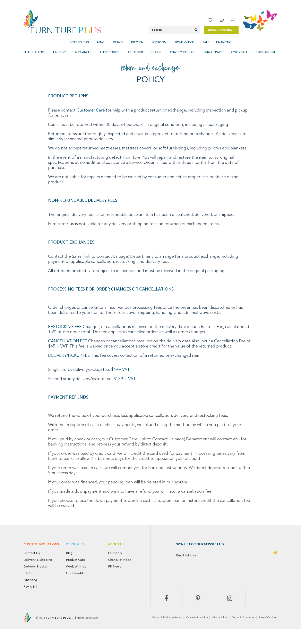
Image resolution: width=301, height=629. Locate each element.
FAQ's (28, 573)
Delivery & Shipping (38, 560)
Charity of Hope (119, 560)
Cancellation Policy (197, 617)
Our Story (115, 553)
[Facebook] (166, 598)
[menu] (150, 42)
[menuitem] (79, 42)
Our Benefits (75, 573)
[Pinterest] (198, 598)
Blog (69, 553)
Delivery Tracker (36, 566)
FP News (114, 566)
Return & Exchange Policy (167, 617)
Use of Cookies (268, 617)
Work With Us (76, 566)
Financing (30, 580)
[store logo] (62, 21)
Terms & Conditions (243, 617)
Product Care (75, 560)
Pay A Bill (30, 587)
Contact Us (32, 553)
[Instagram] (230, 598)
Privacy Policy (219, 617)
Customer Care (91, 110)
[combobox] (174, 30)
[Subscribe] (275, 553)
